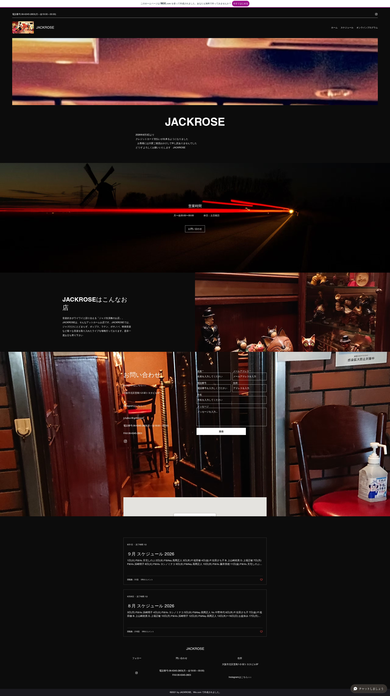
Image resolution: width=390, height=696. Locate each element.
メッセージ (203, 406)
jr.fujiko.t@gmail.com (133, 418)
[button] (195, 228)
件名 (199, 395)
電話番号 (201, 383)
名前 (199, 371)
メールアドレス (241, 371)
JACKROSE (45, 27)
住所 (235, 383)
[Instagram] (376, 14)
